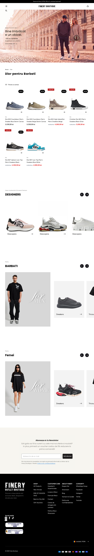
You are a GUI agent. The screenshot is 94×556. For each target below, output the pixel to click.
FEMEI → (24, 289)
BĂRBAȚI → (25, 283)
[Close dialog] (4, 251)
